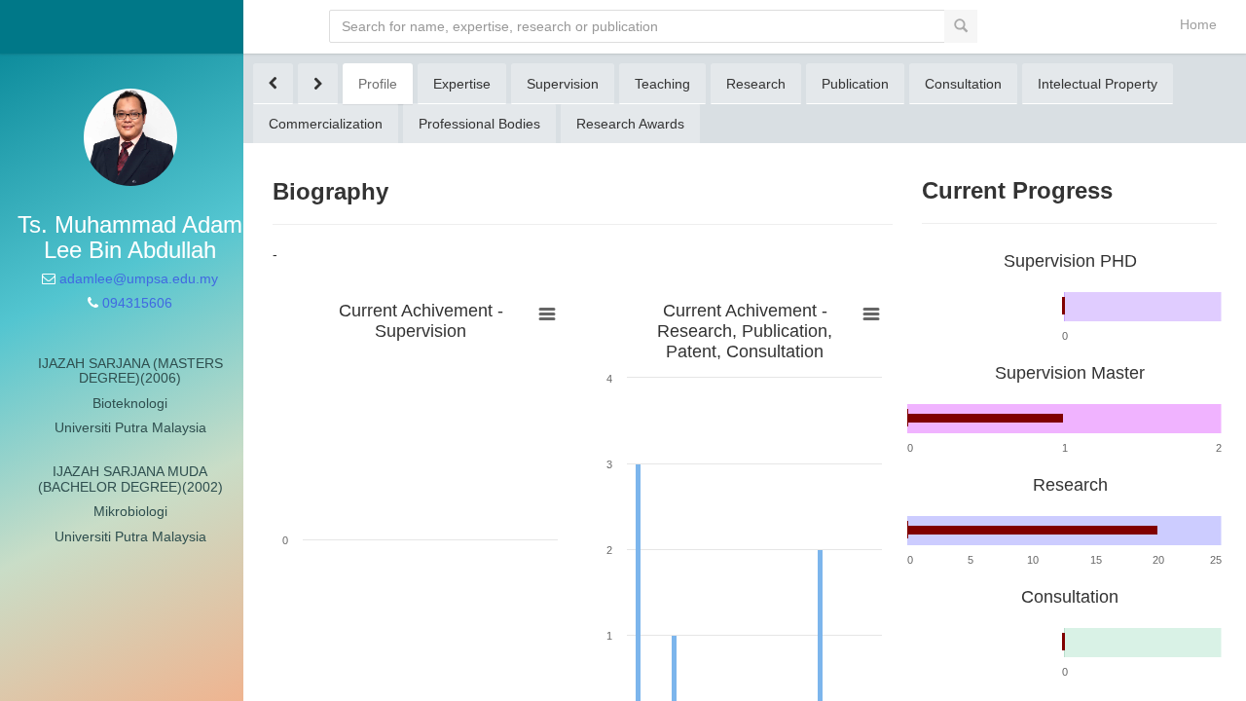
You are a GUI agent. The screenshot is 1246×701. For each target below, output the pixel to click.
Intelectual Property (1097, 84)
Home (1198, 24)
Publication (855, 84)
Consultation (963, 84)
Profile (377, 84)
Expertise (462, 84)
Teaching (662, 84)
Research (756, 84)
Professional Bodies (479, 123)
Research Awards (630, 123)
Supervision (563, 84)
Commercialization (326, 123)
